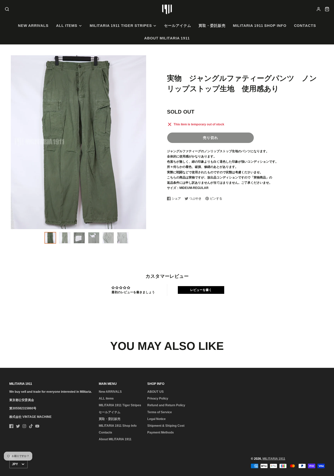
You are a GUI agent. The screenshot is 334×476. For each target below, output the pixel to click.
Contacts (305, 26)
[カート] (327, 9)
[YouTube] (37, 426)
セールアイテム (177, 26)
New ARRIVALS (33, 26)
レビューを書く (201, 290)
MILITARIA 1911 (273, 458)
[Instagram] (24, 426)
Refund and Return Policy (166, 405)
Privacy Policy (157, 398)
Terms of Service (159, 412)
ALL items (67, 26)
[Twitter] (18, 426)
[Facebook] (11, 426)
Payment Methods (160, 432)
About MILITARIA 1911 (167, 38)
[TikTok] (31, 426)
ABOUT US (155, 391)
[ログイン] (318, 9)
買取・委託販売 (212, 26)
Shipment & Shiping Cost (165, 425)
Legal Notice (156, 419)
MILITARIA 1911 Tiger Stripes (121, 26)
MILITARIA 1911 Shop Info (259, 26)
